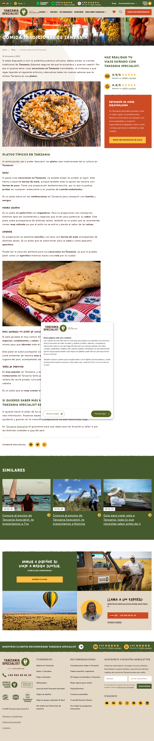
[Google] (120, 703)
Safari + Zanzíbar (44, 671)
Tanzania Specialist (17, 426)
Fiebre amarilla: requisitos (82, 671)
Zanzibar (78, 12)
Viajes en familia (43, 694)
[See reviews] (128, 81)
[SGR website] (5, 697)
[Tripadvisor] (113, 703)
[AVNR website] (15, 697)
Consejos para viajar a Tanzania (84, 666)
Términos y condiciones (12, 716)
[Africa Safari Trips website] (9, 685)
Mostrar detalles (52, 414)
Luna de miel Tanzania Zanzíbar (50, 689)
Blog (114, 3)
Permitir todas (100, 414)
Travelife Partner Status (81, 700)
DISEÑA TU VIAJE (39, 579)
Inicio (4, 50)
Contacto (6, 728)
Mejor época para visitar (81, 683)
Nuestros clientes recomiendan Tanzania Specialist (39, 646)
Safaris (54, 12)
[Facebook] (133, 703)
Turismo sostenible (79, 694)
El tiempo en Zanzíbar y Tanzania (85, 677)
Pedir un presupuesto (138, 12)
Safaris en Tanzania (45, 666)
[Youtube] (106, 703)
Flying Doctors (77, 689)
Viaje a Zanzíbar (43, 677)
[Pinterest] (140, 703)
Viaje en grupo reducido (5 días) (50, 700)
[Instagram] (127, 703)
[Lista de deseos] (114, 12)
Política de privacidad (11, 722)
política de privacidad (125, 687)
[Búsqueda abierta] (120, 12)
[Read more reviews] (69, 3)
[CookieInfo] (60, 328)
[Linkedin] (147, 703)
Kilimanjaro (66, 12)
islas (32, 430)
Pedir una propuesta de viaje (127, 140)
